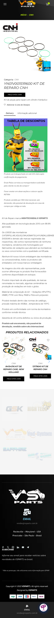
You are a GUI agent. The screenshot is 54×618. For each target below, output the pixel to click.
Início (24, 15)
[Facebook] (3, 547)
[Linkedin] (18, 547)
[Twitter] (8, 547)
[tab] (10, 113)
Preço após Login (15, 95)
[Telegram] (28, 547)
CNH (31, 15)
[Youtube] (23, 547)
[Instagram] (13, 547)
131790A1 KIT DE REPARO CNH (40, 367)
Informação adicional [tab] (27, 113)
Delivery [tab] (10, 113)
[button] (48, 361)
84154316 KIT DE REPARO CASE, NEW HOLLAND (13, 369)
